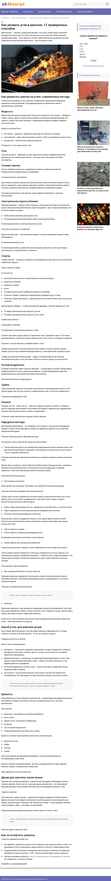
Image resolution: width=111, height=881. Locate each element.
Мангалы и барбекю (9, 12)
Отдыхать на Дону (84, 12)
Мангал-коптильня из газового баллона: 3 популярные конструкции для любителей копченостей (92, 149)
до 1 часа (83, 44)
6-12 (82, 52)
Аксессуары (28, 12)
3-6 (81, 49)
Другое (83, 57)
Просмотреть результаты (93, 66)
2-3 (81, 46)
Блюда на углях (44, 12)
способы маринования (38, 856)
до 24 (82, 54)
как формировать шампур (59, 856)
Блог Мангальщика (64, 12)
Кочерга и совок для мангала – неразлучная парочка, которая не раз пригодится (93, 190)
